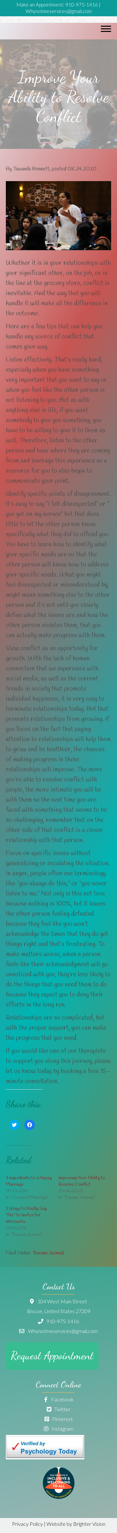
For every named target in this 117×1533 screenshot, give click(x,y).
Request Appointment (52, 1355)
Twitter (62, 1409)
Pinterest (62, 1419)
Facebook (62, 1399)
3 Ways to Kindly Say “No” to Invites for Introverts (26, 1215)
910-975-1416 (81, 4)
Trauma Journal (48, 1253)
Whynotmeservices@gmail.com (59, 11)
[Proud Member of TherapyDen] (59, 1497)
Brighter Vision (89, 1524)
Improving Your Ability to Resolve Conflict (81, 1181)
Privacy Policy (27, 1524)
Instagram (61, 1429)
